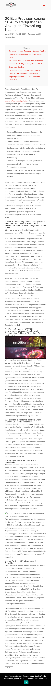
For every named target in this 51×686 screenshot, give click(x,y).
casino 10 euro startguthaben (16, 101)
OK (26, 682)
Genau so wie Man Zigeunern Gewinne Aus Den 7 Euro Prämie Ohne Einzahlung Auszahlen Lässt (27, 54)
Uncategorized (33, 34)
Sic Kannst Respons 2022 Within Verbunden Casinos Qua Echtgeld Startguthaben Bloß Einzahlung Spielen (26, 64)
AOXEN (11, 34)
